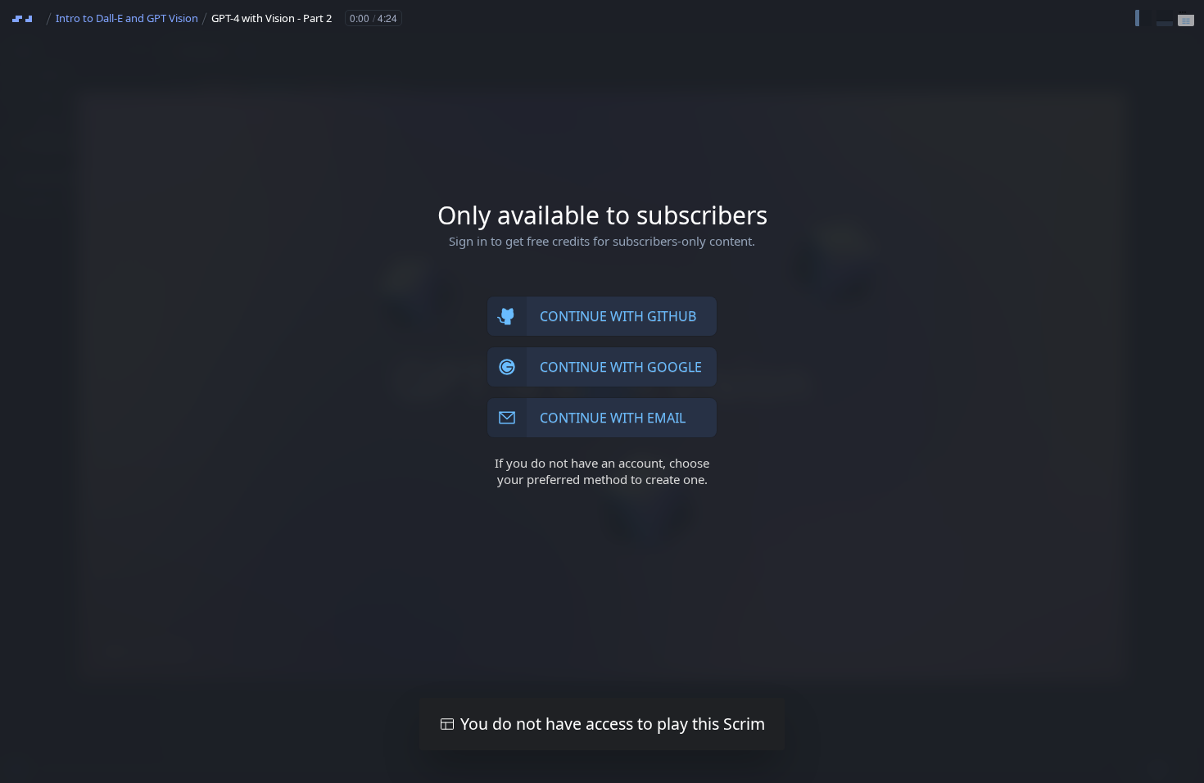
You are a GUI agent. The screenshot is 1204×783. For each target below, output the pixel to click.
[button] (1143, 18)
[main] (602, 391)
